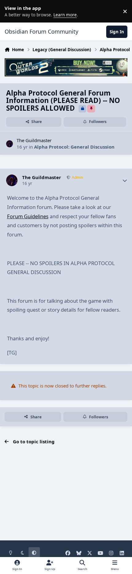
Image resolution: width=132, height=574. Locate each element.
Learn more (12, 11)
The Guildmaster (34, 140)
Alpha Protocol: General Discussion (74, 147)
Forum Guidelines (28, 216)
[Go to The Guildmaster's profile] (9, 143)
